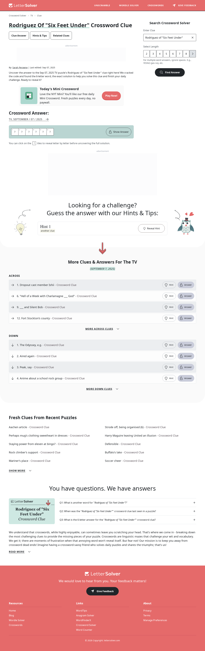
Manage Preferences (155, 620)
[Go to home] (102, 574)
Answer (188, 284)
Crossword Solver (17, 15)
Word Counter (84, 629)
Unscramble (102, 5)
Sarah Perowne (20, 67)
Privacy (147, 610)
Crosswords (156, 5)
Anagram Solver (85, 615)
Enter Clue (149, 30)
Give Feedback (105, 591)
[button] (102, 228)
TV (31, 15)
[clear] (192, 37)
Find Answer (172, 72)
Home (12, 610)
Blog (11, 615)
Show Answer (121, 132)
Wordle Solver (129, 5)
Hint (171, 284)
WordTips (81, 610)
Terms (146, 615)
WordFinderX (83, 620)
